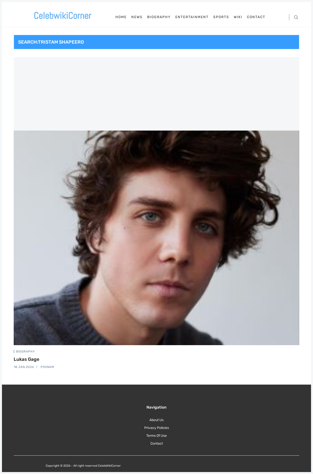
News (137, 17)
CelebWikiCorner (109, 465)
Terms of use (156, 436)
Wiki (238, 17)
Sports (221, 17)
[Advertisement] (156, 94)
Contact (256, 17)
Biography (159, 17)
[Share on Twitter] (281, 352)
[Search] (296, 17)
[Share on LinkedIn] (292, 352)
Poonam (47, 367)
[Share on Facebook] (287, 352)
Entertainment (192, 17)
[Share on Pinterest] (297, 352)
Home (121, 17)
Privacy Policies (156, 428)
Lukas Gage (26, 359)
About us (156, 420)
